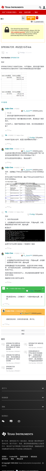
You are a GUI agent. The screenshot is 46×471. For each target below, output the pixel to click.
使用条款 (5, 459)
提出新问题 (37, 17)
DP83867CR (15, 58)
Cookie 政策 (13, 456)
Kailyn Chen (9, 108)
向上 (6, 131)
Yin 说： (10, 113)
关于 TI (4, 388)
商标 (12, 459)
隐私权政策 (24, 456)
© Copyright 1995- (10, 463)
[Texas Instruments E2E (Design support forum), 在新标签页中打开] (11, 422)
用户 (44, 7)
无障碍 (4, 456)
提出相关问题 (31, 17)
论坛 (20, 12)
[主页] (12, 7)
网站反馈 (20, 459)
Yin (7, 53)
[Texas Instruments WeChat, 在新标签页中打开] (3, 422)
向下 (11, 131)
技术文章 (27, 12)
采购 (3, 407)
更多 (36, 12)
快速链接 (5, 397)
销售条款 (34, 456)
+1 (43, 288)
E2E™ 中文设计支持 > (9, 12)
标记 (23, 330)
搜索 (40, 7)
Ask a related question (18, 32)
